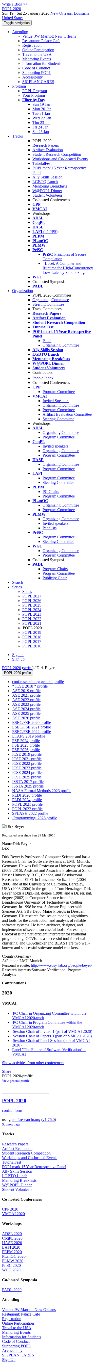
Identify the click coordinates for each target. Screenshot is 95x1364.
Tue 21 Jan (41, 113)
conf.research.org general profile (38, 681)
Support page (11, 1124)
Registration (32, 45)
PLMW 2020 (12, 1261)
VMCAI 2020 (13, 1214)
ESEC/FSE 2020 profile (31, 722)
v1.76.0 (49, 1119)
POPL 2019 (31, 632)
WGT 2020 (11, 1270)
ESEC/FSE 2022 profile (31, 731)
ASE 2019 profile (26, 691)
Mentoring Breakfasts (49, 186)
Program (19, 86)
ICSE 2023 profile (27, 768)
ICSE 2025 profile (27, 777)
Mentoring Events (36, 59)
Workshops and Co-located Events (60, 159)
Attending (20, 32)
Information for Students (41, 63)
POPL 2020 (11, 668)
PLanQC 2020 (14, 1256)
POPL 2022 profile (27, 809)
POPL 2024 (31, 610)
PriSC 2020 (11, 1265)
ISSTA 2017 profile (28, 781)
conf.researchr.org (26, 1119)
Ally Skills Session (47, 177)
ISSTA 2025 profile (28, 786)
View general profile (16, 1081)
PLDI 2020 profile (27, 795)
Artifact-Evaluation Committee (67, 414)
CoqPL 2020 (12, 1238)
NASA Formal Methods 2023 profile (41, 791)
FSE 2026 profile (26, 750)
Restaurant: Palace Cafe (41, 41)
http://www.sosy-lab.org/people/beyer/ (61, 965)
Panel (47, 340)
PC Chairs (51, 491)
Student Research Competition (56, 154)
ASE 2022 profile (26, 700)
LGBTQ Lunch (45, 181)
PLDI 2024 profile (27, 800)
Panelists (49, 528)
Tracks (17, 136)
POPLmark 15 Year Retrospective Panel (34, 1167)
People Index (42, 378)
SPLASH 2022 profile (30, 813)
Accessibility (32, 77)
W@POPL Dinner (47, 191)
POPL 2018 (31, 637)
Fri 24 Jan (40, 127)
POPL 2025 (31, 605)
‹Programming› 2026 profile (34, 818)
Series (27, 591)
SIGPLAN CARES (38, 82)
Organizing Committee (50, 300)
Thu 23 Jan (41, 122)
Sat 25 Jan (40, 131)
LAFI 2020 (11, 1247)
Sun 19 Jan (41, 104)
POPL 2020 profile (17, 673)
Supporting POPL (36, 72)
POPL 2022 (31, 619)
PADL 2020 (12, 1290)
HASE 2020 (12, 1243)
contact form (12, 1110)
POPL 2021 (31, 623)
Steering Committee (48, 304)
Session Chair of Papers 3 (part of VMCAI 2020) (52, 1036)
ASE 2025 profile (26, 713)
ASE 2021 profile (26, 695)
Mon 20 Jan (41, 109)
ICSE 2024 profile (27, 772)
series (27, 668)
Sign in (18, 654)
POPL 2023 (31, 614)
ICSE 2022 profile (27, 763)
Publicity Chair (55, 578)
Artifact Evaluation (47, 150)
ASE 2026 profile (26, 718)
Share (6, 1071)
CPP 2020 (10, 1209)
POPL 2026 (31, 600)
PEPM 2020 (12, 1252)
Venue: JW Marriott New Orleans (49, 36)
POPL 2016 (31, 646)
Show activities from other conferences (33, 1063)
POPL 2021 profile (27, 804)
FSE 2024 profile (26, 741)
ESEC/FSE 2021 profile (31, 727)
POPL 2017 (31, 641)
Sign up (18, 659)
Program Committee (59, 391)
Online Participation (38, 50)
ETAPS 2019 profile (28, 736)
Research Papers (45, 145)
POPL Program (34, 91)
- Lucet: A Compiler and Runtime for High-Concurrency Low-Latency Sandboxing (68, 268)
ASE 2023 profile (26, 704)
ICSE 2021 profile (27, 759)
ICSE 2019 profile (27, 754)
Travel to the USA (37, 54)
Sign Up (8, 1359)
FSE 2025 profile (26, 745)
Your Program (33, 95)
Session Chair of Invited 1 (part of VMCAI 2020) (52, 1031)
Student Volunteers (47, 195)
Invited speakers (55, 446)
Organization (22, 290)
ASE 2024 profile (26, 709)
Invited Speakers (56, 401)
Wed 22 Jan (41, 118)
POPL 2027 (31, 596)
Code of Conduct (36, 68)
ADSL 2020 (12, 1233)
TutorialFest (41, 163)
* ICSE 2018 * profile (30, 686)
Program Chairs (55, 569)
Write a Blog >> (15, 4)
